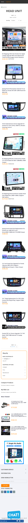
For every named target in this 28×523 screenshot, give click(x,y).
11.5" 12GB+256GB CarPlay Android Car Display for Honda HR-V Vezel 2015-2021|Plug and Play (19, 428)
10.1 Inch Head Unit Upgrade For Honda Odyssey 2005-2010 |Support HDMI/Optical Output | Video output (13, 265)
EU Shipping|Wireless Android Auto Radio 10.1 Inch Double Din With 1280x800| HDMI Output (14, 160)
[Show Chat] (17, 521)
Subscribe (5, 485)
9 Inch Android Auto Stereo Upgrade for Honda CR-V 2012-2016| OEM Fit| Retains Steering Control (13, 125)
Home (2, 1)
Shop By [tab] (5, 353)
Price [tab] (4, 370)
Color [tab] (4, 375)
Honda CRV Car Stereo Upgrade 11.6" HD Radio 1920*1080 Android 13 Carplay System (13, 335)
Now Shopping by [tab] (8, 356)
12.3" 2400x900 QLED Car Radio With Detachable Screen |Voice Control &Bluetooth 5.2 (19, 415)
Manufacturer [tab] (6, 372)
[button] (14, 48)
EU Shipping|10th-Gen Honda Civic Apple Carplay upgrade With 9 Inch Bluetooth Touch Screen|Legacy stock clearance (13, 55)
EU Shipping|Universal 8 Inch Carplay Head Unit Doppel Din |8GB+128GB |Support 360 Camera (14, 195)
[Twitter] (2, 492)
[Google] (5, 492)
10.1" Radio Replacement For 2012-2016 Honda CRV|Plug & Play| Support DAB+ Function (13, 300)
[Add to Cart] (10, 83)
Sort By (8, 20)
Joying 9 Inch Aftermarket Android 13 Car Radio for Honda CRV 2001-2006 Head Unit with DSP (13, 90)
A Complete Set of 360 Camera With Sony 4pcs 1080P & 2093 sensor (18, 402)
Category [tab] (5, 367)
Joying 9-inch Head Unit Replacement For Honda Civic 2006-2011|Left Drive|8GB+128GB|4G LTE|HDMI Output (13, 230)
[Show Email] (20, 521)
